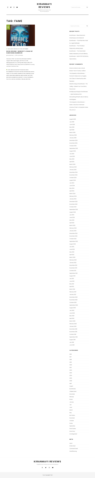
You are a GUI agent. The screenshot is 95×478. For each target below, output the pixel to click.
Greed (15, 73)
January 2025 (72, 169)
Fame (7, 73)
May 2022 (71, 252)
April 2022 (71, 254)
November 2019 (73, 331)
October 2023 (72, 207)
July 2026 (71, 122)
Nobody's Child (22, 77)
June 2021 (71, 281)
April (70, 383)
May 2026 (71, 127)
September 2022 (73, 241)
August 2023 (72, 212)
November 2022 (73, 236)
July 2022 (71, 246)
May (70, 412)
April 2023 (71, 223)
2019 (9, 48)
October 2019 (72, 334)
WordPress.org (73, 451)
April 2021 (71, 286)
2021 (70, 367)
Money (26, 75)
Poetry (71, 423)
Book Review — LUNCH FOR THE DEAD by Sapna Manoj (78, 58)
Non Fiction (72, 415)
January (71, 402)
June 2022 (72, 249)
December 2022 (73, 233)
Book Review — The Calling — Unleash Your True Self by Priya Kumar (78, 86)
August (71, 386)
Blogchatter (18, 69)
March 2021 (72, 289)
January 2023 (72, 230)
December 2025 (73, 140)
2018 (70, 359)
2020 (70, 365)
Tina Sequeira (72, 73)
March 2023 (72, 225)
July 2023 (71, 215)
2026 (70, 381)
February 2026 (73, 135)
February (71, 396)
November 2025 (73, 143)
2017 (70, 357)
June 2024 (72, 185)
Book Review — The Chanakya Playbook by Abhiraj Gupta (76, 47)
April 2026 (71, 130)
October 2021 (72, 270)
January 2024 (72, 199)
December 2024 (73, 172)
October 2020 (72, 302)
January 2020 (72, 326)
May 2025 (71, 159)
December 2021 (73, 265)
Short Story (72, 431)
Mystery (30, 75)
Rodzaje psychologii (74, 91)
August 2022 (72, 244)
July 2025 (71, 153)
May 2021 (71, 284)
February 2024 (73, 196)
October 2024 (72, 177)
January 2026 (72, 138)
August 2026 (72, 119)
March (71, 410)
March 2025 (72, 164)
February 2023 (73, 228)
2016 (70, 354)
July (70, 404)
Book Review (14, 48)
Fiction (20, 48)
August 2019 (72, 339)
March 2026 (72, 132)
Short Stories (72, 428)
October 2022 (72, 238)
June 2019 (71, 345)
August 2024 (72, 180)
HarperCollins (22, 73)
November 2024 (73, 175)
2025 (70, 378)
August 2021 (72, 276)
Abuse (12, 69)
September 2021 (73, 273)
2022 (70, 370)
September (25, 48)
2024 (70, 375)
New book (9, 77)
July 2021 (71, 278)
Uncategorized (73, 434)
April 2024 (71, 191)
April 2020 (71, 318)
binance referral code (74, 68)
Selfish (13, 79)
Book (23, 69)
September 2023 (73, 209)
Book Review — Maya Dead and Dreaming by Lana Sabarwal (77, 37)
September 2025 (73, 148)
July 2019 (71, 342)
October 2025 (72, 145)
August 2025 (72, 151)
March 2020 (72, 321)
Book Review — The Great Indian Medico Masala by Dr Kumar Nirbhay (78, 52)
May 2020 (71, 315)
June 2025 (72, 156)
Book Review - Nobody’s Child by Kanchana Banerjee (19, 52)
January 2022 (72, 262)
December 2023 (73, 201)
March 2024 (72, 193)
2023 (70, 373)
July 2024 (71, 183)
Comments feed (73, 448)
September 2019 (73, 337)
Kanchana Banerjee (15, 75)
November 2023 (73, 204)
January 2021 (72, 294)
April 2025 (71, 161)
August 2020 (72, 308)
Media (22, 75)
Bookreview (27, 71)
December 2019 (73, 329)
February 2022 (73, 260)
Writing (28, 79)
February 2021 (72, 292)
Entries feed (72, 446)
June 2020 (72, 313)
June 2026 (72, 124)
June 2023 (72, 217)
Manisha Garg (73, 84)
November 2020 (73, 300)
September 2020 (73, 305)
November (72, 418)
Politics (8, 79)
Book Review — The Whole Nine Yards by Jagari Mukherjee (78, 42)
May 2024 (71, 188)
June (70, 407)
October (71, 420)
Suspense (18, 79)
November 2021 (73, 268)
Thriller (23, 79)
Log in (70, 443)
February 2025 (73, 167)
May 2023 (71, 220)
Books (32, 71)
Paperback (30, 77)
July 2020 (71, 310)
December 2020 (73, 297)
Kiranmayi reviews (44, 5)
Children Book (72, 391)
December (72, 394)
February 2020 (73, 323)
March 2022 (72, 257)
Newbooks (15, 77)
